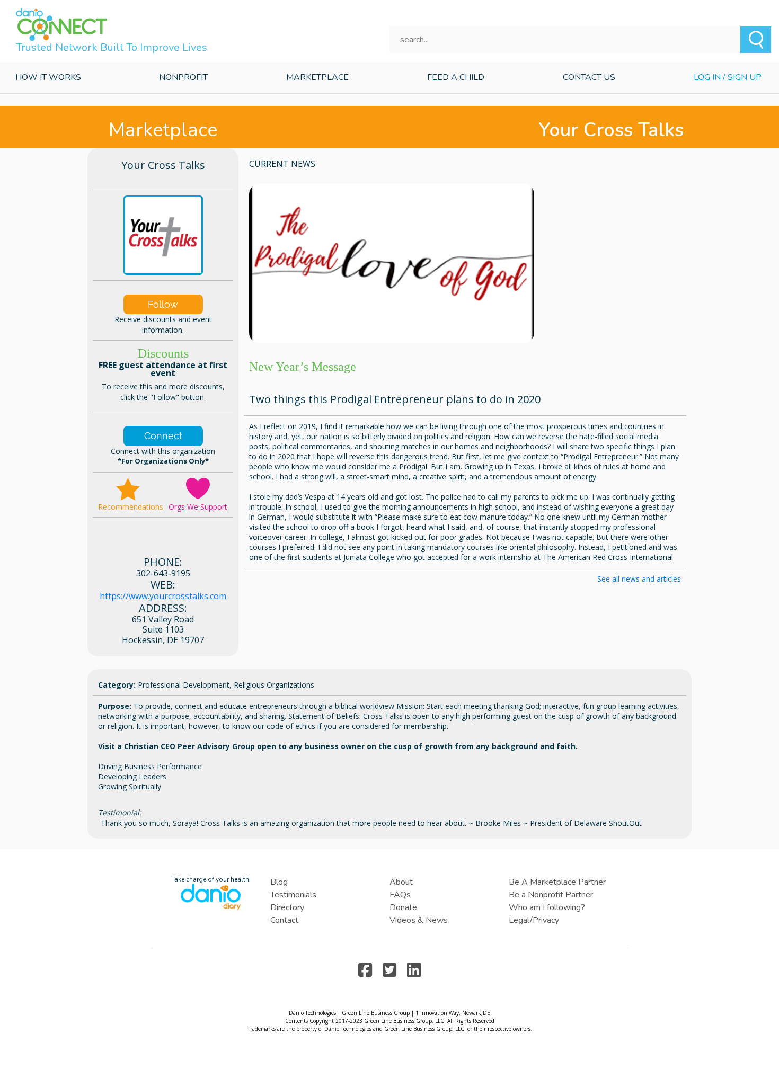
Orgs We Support (198, 507)
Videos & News (419, 920)
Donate (403, 907)
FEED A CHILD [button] (455, 77)
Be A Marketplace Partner (557, 882)
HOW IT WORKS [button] (48, 77)
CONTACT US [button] (589, 77)
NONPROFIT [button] (183, 77)
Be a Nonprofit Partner (551, 895)
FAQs (400, 895)
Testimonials (293, 895)
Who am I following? (547, 907)
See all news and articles (639, 579)
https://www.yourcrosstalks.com (163, 596)
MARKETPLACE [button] (317, 77)
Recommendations (130, 507)
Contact (284, 920)
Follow (163, 304)
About (401, 882)
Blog (279, 882)
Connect (163, 435)
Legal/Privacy (534, 920)
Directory (287, 907)
